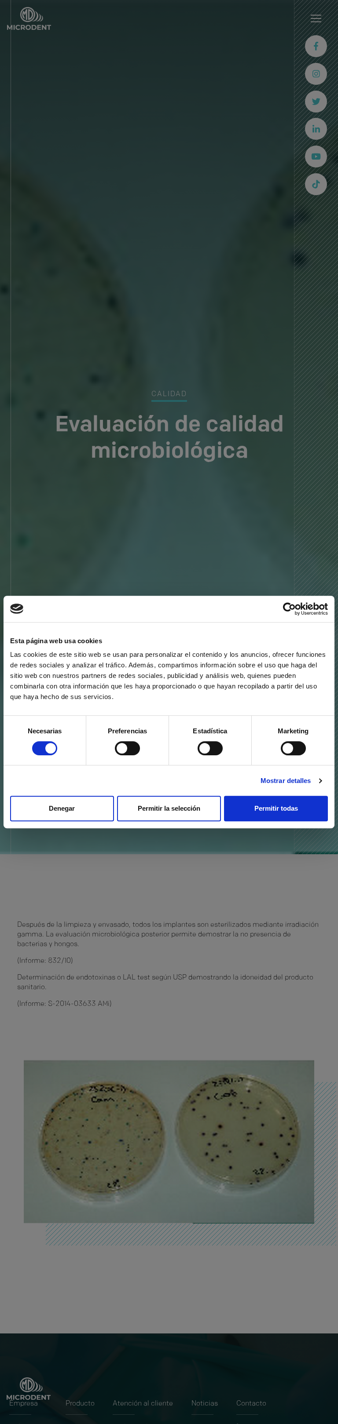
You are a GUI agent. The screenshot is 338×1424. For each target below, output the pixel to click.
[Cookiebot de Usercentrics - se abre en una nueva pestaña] (289, 608)
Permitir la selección (169, 808)
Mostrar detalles (286, 780)
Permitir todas (276, 808)
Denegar (62, 808)
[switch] (127, 748)
